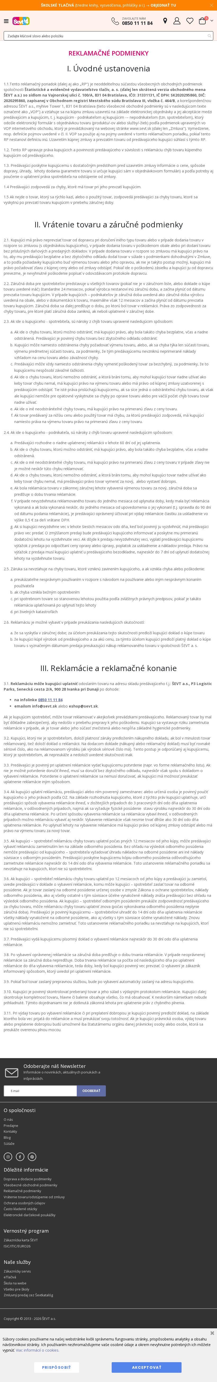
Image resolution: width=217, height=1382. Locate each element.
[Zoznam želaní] (190, 20)
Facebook (20, 1157)
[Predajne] (165, 21)
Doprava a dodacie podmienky (27, 1179)
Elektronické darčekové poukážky (29, 1215)
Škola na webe (15, 1283)
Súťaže (9, 1143)
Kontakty (10, 1131)
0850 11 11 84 (50, 699)
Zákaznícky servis (17, 1271)
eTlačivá (10, 1277)
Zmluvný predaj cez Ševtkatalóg (28, 1295)
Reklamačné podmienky (22, 1191)
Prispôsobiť (56, 1367)
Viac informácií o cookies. (37, 1350)
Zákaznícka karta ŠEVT (21, 1240)
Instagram (8, 1157)
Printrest (32, 1157)
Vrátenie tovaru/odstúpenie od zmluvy (34, 1197)
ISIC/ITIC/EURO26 (17, 1246)
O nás (8, 1119)
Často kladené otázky (20, 1209)
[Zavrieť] (211, 1333)
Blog (7, 1137)
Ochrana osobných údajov (24, 1203)
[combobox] (108, 35)
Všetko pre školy (16, 1289)
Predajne (11, 1125)
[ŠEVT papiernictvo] (21, 20)
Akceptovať (147, 1367)
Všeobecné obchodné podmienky (30, 1185)
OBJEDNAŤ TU (163, 5)
